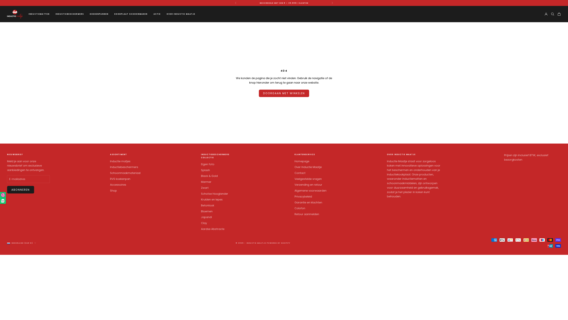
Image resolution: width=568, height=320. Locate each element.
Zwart (205, 188)
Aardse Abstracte (212, 229)
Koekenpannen (99, 14)
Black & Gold (209, 176)
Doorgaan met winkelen (284, 93)
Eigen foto (207, 164)
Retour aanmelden (307, 214)
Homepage (302, 161)
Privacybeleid (303, 196)
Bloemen (207, 211)
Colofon (300, 208)
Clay (204, 223)
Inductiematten (39, 14)
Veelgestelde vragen (308, 179)
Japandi (206, 217)
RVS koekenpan (120, 179)
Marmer (206, 182)
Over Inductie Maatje (181, 14)
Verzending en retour (308, 185)
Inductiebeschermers (69, 14)
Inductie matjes (120, 161)
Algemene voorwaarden (310, 190)
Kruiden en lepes (212, 199)
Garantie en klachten (308, 202)
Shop (113, 190)
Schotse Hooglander (214, 194)
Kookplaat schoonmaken (130, 14)
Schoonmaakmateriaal (125, 173)
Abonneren (20, 190)
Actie (157, 14)
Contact (300, 173)
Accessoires (118, 185)
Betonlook (207, 205)
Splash (205, 170)
